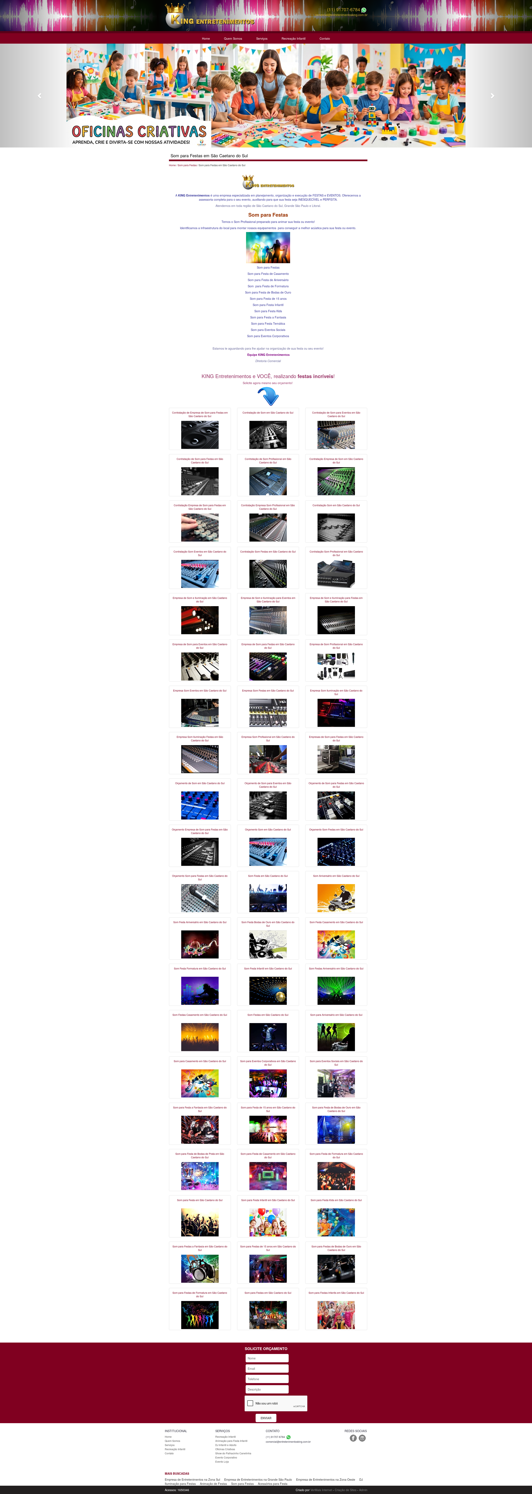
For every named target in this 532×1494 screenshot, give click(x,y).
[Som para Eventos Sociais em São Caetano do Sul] (336, 1083)
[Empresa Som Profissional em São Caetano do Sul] (268, 759)
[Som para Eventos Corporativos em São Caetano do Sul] (268, 1083)
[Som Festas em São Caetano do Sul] (268, 1036)
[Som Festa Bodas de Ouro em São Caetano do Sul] (268, 944)
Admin (363, 1490)
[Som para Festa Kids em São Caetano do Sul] (336, 1222)
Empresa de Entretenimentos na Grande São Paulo (258, 1479)
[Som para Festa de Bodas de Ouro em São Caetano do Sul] (336, 1129)
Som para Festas (187, 165)
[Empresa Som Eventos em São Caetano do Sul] (200, 712)
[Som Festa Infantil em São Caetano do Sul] (268, 990)
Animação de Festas (213, 1484)
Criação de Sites (345, 1490)
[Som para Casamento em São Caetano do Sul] (200, 1083)
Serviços (261, 38)
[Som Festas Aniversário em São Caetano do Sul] (336, 990)
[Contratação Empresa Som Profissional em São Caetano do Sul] (268, 527)
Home (206, 38)
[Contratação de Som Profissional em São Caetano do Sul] (268, 481)
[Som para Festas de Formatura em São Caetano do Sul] (200, 1314)
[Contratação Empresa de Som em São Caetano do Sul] (336, 481)
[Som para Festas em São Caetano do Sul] (268, 1314)
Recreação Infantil (293, 38)
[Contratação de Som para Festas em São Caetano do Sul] (200, 481)
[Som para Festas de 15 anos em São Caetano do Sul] (268, 1268)
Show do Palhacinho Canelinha (233, 1453)
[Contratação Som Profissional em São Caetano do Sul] (336, 573)
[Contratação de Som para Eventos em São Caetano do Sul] (336, 434)
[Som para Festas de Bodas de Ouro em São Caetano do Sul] (336, 1268)
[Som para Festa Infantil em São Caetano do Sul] (268, 1222)
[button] (40, 95)
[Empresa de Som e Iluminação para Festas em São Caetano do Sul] (336, 620)
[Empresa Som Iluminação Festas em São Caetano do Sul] (200, 759)
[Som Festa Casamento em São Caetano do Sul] (336, 944)
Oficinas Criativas (225, 1449)
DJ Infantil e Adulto (225, 1445)
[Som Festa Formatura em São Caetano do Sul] (200, 990)
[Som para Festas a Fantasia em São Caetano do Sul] (200, 1268)
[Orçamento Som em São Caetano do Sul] (268, 851)
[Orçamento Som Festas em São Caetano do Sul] (336, 851)
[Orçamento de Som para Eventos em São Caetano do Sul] (268, 805)
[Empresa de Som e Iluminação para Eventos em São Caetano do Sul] (268, 620)
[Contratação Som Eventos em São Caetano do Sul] (200, 573)
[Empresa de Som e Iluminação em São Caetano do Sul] (200, 620)
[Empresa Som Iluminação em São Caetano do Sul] (336, 712)
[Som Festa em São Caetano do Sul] (268, 898)
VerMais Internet (321, 1490)
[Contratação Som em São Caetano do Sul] (336, 527)
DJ (361, 1479)
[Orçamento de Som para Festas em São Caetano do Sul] (336, 805)
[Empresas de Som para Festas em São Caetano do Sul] (336, 759)
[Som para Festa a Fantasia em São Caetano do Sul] (200, 1129)
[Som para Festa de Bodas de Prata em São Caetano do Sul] (200, 1175)
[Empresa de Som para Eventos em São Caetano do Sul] (200, 666)
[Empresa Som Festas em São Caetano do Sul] (268, 712)
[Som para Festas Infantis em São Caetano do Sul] (336, 1314)
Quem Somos (233, 38)
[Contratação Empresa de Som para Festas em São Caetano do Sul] (200, 527)
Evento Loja (222, 1461)
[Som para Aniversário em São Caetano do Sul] (336, 1036)
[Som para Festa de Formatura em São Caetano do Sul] (336, 1175)
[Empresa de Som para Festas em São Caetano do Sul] (268, 666)
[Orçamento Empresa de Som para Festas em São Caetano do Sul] (200, 851)
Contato (325, 38)
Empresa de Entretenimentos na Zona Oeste (325, 1479)
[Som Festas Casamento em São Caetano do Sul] (200, 1036)
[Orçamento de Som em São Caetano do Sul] (200, 805)
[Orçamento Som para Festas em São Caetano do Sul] (200, 898)
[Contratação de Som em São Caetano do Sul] (268, 434)
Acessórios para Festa (272, 1484)
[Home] (210, 15)
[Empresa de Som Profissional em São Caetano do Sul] (336, 666)
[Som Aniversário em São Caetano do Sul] (336, 898)
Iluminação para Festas (180, 1484)
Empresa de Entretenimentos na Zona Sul (192, 1479)
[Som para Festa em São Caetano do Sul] (200, 1222)
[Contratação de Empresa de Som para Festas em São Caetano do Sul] (200, 434)
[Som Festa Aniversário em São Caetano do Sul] (200, 944)
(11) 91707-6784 (343, 9)
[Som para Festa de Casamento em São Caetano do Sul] (268, 1175)
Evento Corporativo (226, 1457)
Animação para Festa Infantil (231, 1440)
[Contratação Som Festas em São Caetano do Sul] (268, 573)
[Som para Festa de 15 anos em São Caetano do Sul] (268, 1129)
